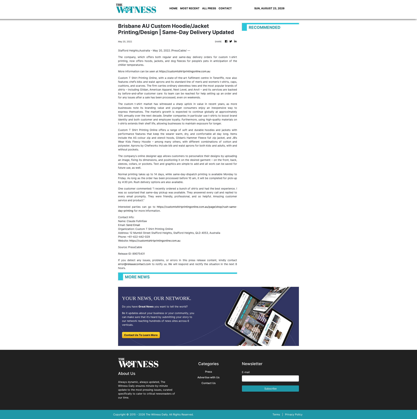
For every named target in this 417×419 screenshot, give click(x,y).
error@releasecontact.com (134, 264)
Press (208, 371)
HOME (173, 8)
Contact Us (208, 383)
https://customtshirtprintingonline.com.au (184, 71)
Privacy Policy (293, 414)
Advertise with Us (208, 377)
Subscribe (270, 388)
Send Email (133, 225)
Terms (276, 414)
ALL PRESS (209, 8)
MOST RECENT (190, 8)
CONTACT (225, 8)
